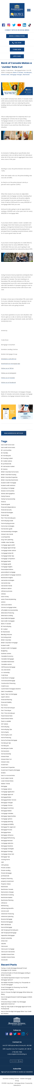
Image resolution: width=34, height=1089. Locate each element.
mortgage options (6, 819)
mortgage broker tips (7, 556)
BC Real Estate (5, 632)
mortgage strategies (7, 849)
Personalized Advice (7, 569)
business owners (6, 653)
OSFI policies (5, 865)
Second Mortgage (6, 927)
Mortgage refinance (7, 835)
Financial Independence (8, 507)
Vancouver (4, 946)
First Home (4, 705)
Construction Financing (8, 683)
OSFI (2, 862)
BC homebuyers (6, 455)
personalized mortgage (8, 572)
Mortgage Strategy (7, 851)
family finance (5, 496)
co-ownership (5, 672)
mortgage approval (7, 794)
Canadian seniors (6, 664)
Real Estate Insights (7, 577)
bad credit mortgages (8, 621)
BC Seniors (4, 469)
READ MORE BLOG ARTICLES (13, 433)
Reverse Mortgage (6, 919)
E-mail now (17, 49)
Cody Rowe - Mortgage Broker (15, 1083)
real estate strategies (7, 580)
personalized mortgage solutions (11, 575)
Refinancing (4, 905)
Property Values (6, 884)
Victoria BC (4, 960)
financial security (6, 510)
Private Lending (5, 870)
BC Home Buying (6, 626)
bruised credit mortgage (8, 483)
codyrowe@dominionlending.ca (17, 1054)
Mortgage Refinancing (8, 838)
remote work (5, 911)
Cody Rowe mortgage (7, 678)
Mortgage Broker (6, 797)
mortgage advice (6, 789)
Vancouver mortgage (7, 949)
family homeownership (8, 499)
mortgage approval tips (8, 548)
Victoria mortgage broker (8, 607)
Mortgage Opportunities (8, 816)
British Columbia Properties (9, 477)
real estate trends (6, 586)
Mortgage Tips (5, 857)
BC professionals (6, 464)
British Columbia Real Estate (9, 480)
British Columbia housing (8, 474)
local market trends (7, 778)
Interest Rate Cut (6, 759)
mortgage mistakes (7, 813)
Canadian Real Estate (7, 662)
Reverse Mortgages (7, 922)
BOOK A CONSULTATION (17, 36)
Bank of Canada (18, 72)
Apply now (17, 56)
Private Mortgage (6, 873)
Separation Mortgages (8, 935)
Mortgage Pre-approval (8, 827)
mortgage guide (6, 564)
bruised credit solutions (8, 485)
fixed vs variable (6, 721)
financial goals (5, 504)
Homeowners (5, 751)
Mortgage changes (16, 74)
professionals (5, 876)
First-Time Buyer (6, 710)
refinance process (6, 591)
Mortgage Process (6, 830)
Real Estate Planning (7, 900)
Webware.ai (17, 1085)
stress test (4, 941)
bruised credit (5, 645)
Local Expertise (5, 537)
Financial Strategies (7, 512)
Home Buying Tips (6, 729)
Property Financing (6, 878)
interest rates (5, 74)
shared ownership (6, 938)
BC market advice (6, 461)
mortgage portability (7, 824)
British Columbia (6, 640)
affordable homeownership (9, 610)
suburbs (3, 943)
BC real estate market (8, 466)
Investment (4, 765)
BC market (4, 629)
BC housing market (7, 458)
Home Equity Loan (6, 735)
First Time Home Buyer (8, 708)
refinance (4, 903)
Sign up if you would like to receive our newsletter (17, 1072)
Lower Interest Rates (7, 781)
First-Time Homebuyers (8, 518)
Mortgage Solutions (7, 846)
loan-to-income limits (8, 775)
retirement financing (7, 914)
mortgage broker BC (7, 553)
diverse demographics (8, 493)
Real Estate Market (6, 897)
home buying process (7, 523)
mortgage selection (7, 843)
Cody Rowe (4, 675)
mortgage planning (7, 821)
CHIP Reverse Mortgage (8, 667)
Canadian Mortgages (7, 659)
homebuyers (28, 72)
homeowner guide (6, 529)
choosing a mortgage (7, 488)
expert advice (5, 697)
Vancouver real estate (8, 952)
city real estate (5, 670)
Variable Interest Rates (8, 957)
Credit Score (5, 686)
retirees (3, 594)
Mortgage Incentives (7, 808)
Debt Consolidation (7, 691)
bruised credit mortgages (9, 648)
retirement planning (7, 916)
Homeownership (6, 754)
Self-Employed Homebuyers (9, 930)
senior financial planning (8, 599)
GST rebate (4, 724)
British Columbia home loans (10, 472)
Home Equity (5, 732)
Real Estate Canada (7, 889)
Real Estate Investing (7, 895)
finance (3, 502)
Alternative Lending (7, 615)
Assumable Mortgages (8, 618)
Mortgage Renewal (6, 840)
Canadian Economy (7, 656)
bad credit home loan (7, 445)
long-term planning (7, 540)
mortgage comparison (8, 558)
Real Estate (26, 74)
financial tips (5, 515)
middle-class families (7, 542)
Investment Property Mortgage (10, 770)
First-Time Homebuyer (8, 713)
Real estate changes (7, 892)
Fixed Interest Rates (7, 718)
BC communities (6, 450)
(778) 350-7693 (17, 1052)
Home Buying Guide (7, 521)
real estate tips (5, 583)
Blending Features (6, 634)
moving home (5, 859)
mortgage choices (6, 805)
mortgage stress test (7, 854)
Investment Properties (8, 767)
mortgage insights (6, 567)
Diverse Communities (7, 491)
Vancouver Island (6, 605)
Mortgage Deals (6, 561)
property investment (7, 881)
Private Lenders (5, 868)
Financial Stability (6, 702)
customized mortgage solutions (11, 689)
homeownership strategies (9, 531)
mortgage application (7, 792)
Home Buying (5, 727)
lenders (3, 773)
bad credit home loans (8, 447)
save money (5, 596)
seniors (3, 602)
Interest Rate (5, 756)
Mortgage (4, 786)
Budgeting (4, 651)
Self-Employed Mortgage (8, 933)
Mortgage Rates (6, 832)
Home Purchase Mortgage (9, 740)
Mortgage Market (6, 811)
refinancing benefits (7, 908)
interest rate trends (7, 534)
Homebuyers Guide (7, 748)
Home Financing (6, 737)
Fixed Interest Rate (6, 716)
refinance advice (6, 588)
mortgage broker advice (8, 550)
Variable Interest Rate (7, 954)
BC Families (4, 453)
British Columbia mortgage (9, 643)
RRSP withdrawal (6, 924)
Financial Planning (6, 699)
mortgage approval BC (8, 545)
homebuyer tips (6, 743)
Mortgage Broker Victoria (8, 800)
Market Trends (5, 784)
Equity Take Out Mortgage (9, 694)
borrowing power (6, 637)
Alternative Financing (7, 613)
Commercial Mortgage (8, 680)
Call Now (17, 43)
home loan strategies (7, 526)
